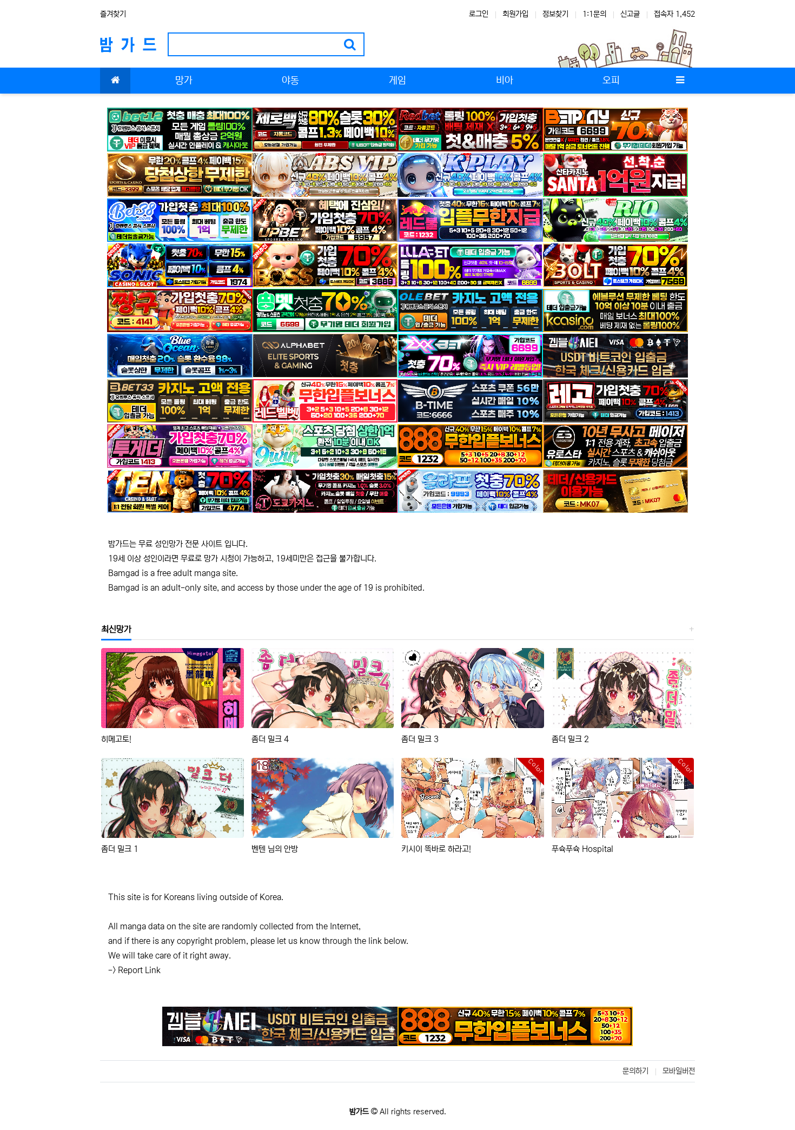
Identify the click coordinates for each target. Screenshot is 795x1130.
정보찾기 (555, 14)
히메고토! (116, 739)
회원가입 (515, 14)
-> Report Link (134, 970)
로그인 (478, 14)
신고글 (630, 14)
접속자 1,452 (674, 14)
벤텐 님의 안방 (274, 849)
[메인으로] (115, 81)
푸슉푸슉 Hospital (582, 849)
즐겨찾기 (113, 14)
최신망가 (116, 629)
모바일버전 (678, 1071)
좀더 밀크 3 (420, 739)
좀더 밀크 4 (270, 739)
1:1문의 (594, 14)
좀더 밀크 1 (119, 849)
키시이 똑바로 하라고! (436, 849)
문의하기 (635, 1071)
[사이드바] (680, 81)
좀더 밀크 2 (570, 739)
